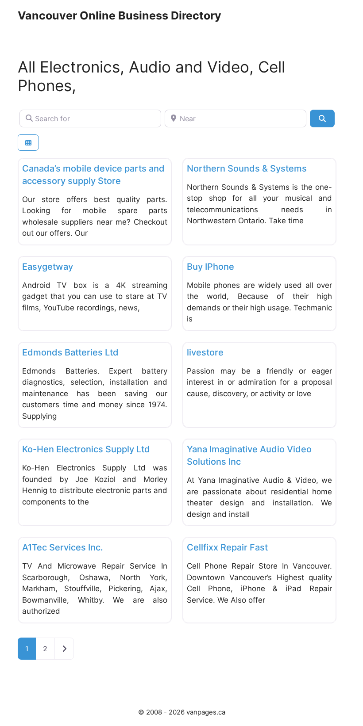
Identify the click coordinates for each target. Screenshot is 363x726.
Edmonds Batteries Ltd (70, 352)
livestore (205, 352)
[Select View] (28, 142)
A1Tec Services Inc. (62, 547)
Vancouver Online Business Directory (119, 15)
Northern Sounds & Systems (247, 168)
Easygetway (47, 266)
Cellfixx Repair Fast (227, 547)
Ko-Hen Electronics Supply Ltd (86, 449)
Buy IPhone (210, 266)
